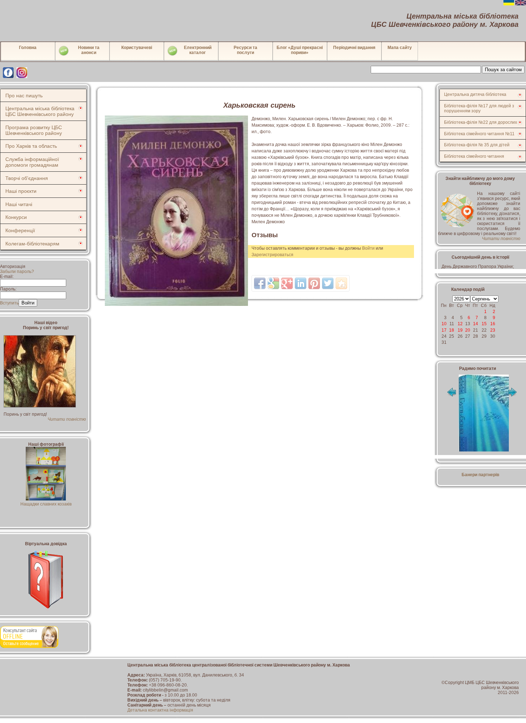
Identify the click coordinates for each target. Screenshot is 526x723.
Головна (27, 47)
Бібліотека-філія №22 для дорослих (480, 122)
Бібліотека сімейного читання (474, 156)
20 (467, 330)
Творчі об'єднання (26, 178)
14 (475, 323)
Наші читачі (18, 204)
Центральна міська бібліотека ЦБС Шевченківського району (39, 111)
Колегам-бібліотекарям (32, 243)
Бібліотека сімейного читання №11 (479, 133)
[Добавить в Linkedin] (300, 283)
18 (451, 330)
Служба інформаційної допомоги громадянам (32, 162)
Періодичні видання (354, 47)
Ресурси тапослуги (245, 50)
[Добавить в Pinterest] (314, 283)
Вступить (9, 303)
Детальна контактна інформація (160, 710)
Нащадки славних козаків (46, 504)
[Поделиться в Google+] (287, 283)
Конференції (20, 230)
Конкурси (16, 217)
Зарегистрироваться (272, 254)
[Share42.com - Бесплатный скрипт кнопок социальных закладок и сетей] (341, 283)
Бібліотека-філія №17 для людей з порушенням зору (479, 108)
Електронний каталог (197, 50)
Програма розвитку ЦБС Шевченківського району (33, 130)
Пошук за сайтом (503, 69)
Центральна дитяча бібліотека (475, 94)
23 (492, 330)
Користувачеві (136, 47)
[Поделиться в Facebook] (260, 283)
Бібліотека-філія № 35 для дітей (477, 144)
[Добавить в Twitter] (327, 283)
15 (484, 323)
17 (444, 330)
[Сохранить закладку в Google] (273, 283)
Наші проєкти (20, 191)
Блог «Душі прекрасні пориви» (300, 50)
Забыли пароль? (17, 271)
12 (460, 323)
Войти (368, 248)
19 (460, 330)
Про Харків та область (31, 146)
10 (444, 323)
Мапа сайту (400, 47)
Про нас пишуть (24, 95)
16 (492, 323)
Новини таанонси (88, 50)
